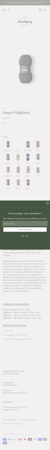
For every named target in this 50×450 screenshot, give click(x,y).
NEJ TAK (25, 236)
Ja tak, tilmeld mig (25, 229)
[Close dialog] (47, 203)
